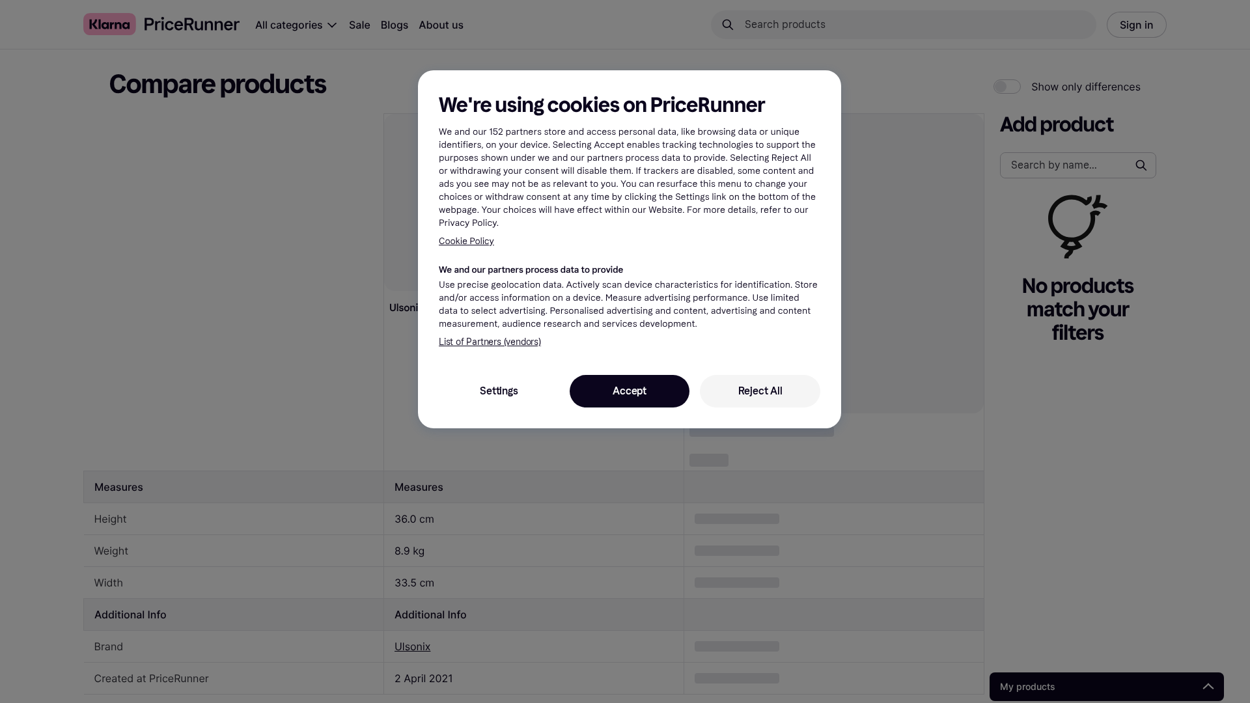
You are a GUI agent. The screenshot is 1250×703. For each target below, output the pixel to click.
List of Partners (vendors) (490, 342)
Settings (499, 391)
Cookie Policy (466, 241)
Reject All (760, 391)
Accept (629, 391)
